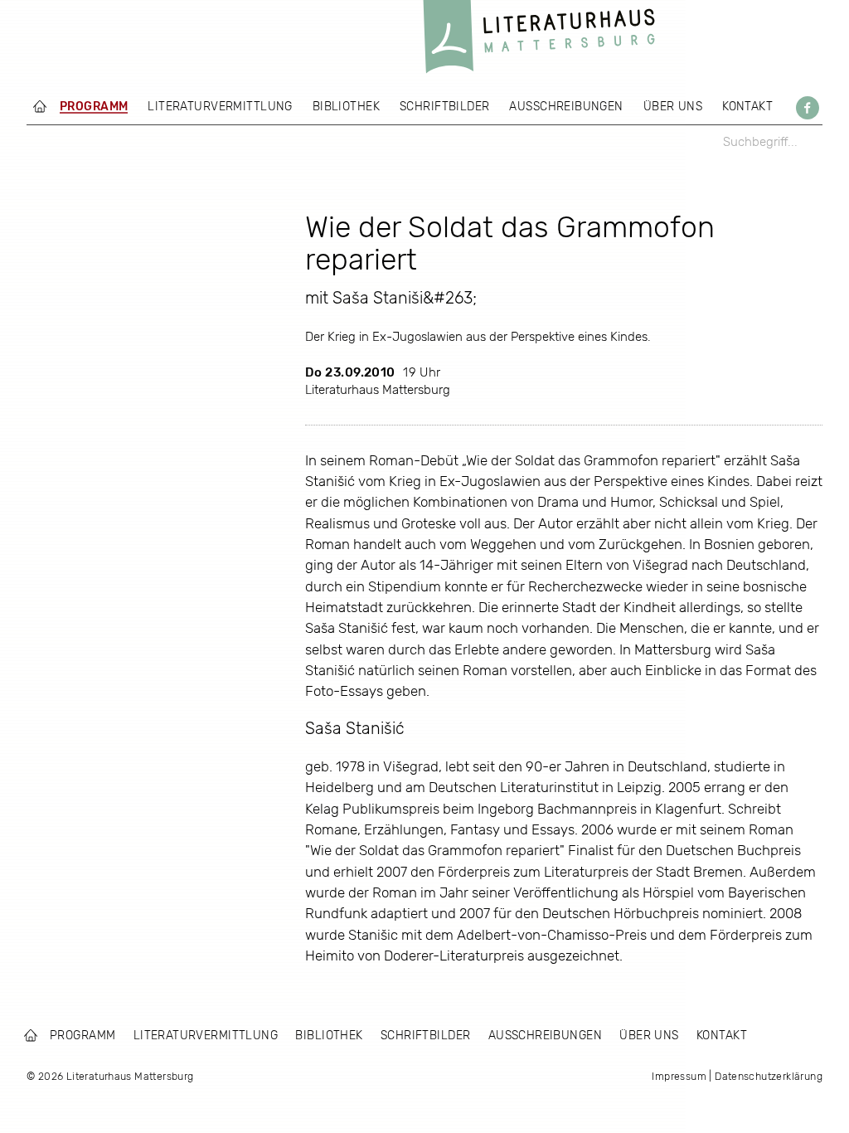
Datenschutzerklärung (768, 1076)
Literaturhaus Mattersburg (539, 41)
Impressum (679, 1076)
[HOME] (39, 106)
